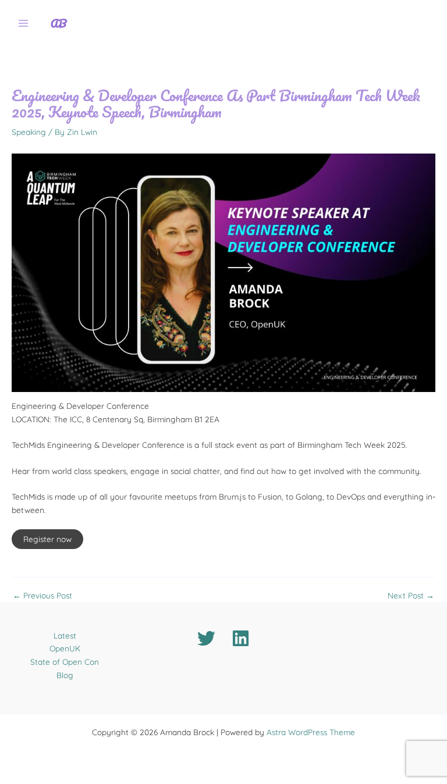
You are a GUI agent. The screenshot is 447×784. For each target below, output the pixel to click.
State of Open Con (64, 662)
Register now (47, 539)
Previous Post (42, 595)
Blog (64, 675)
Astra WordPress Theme (311, 732)
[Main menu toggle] (24, 23)
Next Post (411, 595)
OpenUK (64, 648)
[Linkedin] (241, 638)
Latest (65, 635)
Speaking (29, 132)
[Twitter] (206, 638)
